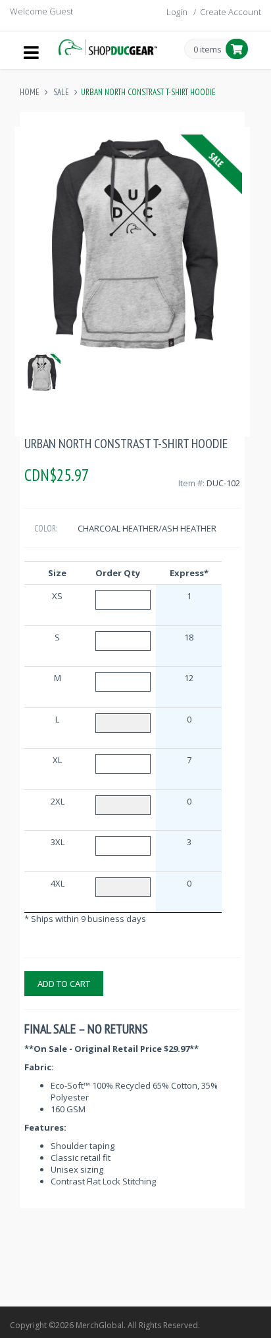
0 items (207, 50)
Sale (61, 92)
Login (176, 12)
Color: (45, 528)
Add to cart (63, 984)
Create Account (230, 12)
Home (29, 92)
